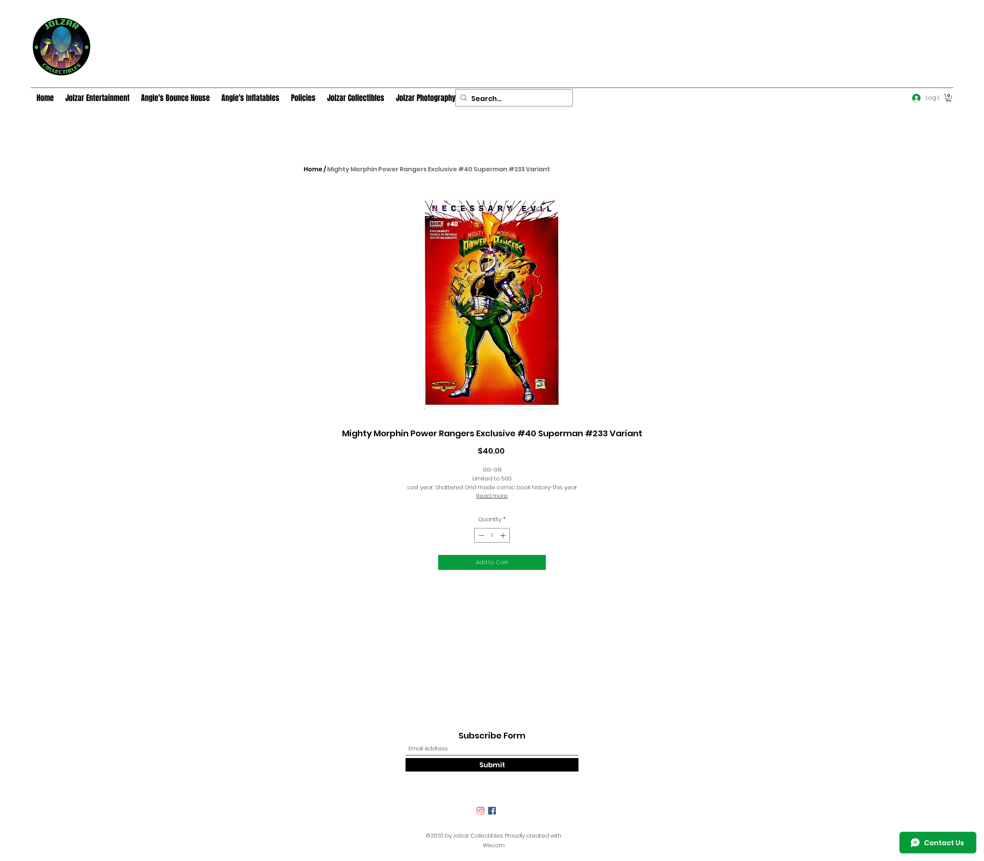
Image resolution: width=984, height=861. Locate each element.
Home (313, 169)
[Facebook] (492, 811)
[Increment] (504, 535)
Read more (492, 496)
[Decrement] (480, 535)
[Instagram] (480, 811)
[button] (948, 98)
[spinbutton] (492, 535)
